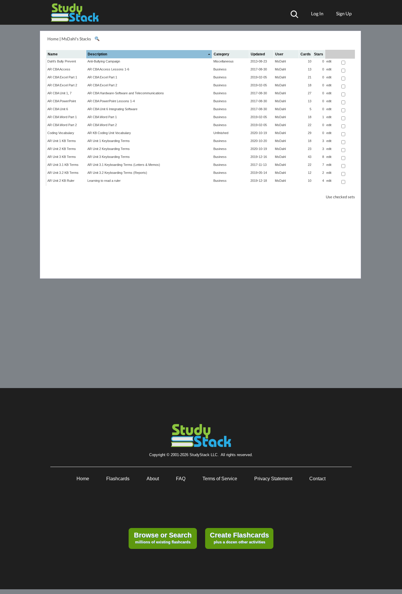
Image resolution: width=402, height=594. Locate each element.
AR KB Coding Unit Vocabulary (109, 133)
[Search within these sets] (97, 39)
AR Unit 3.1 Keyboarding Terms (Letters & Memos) (123, 164)
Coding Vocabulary (60, 133)
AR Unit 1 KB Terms (61, 141)
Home (53, 38)
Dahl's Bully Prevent (61, 61)
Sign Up (344, 13)
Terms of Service (219, 478)
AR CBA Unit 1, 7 (59, 93)
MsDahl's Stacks (76, 38)
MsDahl (280, 61)
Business (220, 69)
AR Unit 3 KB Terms (61, 157)
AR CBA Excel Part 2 (62, 85)
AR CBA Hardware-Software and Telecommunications (125, 93)
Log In (317, 13)
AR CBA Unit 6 (57, 109)
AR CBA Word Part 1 (62, 117)
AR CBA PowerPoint (61, 101)
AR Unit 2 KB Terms (61, 149)
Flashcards (117, 478)
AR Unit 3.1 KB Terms (63, 164)
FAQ (180, 478)
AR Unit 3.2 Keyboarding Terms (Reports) (117, 172)
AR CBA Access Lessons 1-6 (108, 69)
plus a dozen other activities (239, 537)
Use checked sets (340, 197)
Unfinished (220, 133)
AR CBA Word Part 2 (62, 125)
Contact (317, 478)
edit (328, 61)
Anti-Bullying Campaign (103, 61)
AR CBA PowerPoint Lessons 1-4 (111, 101)
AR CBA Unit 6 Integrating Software (112, 109)
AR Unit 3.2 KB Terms (63, 172)
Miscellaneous (223, 61)
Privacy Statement (273, 478)
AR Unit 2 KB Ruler (60, 180)
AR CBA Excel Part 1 (62, 77)
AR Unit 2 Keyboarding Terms (108, 149)
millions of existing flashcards (163, 537)
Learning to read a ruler (104, 180)
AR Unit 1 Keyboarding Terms (108, 141)
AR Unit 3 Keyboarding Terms (108, 157)
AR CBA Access (58, 69)
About (153, 478)
